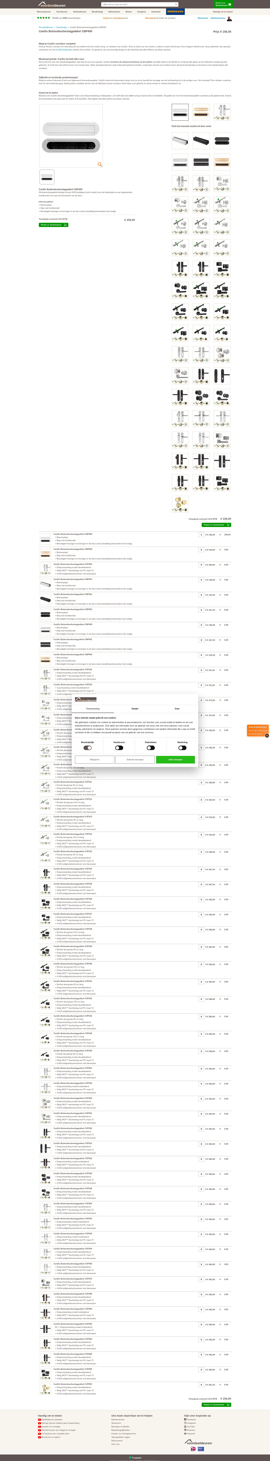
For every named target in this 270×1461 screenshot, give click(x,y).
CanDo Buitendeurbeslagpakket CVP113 (73, 816)
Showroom (203, 18)
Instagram (191, 1423)
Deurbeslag (61, 27)
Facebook (191, 1419)
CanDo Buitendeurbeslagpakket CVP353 (73, 1233)
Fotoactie (191, 1433)
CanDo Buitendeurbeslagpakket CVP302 (73, 1083)
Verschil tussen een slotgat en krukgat (58, 1430)
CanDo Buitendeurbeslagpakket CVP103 (73, 684)
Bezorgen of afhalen (120, 1426)
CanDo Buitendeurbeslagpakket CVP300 (73, 564)
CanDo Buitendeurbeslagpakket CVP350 (73, 1203)
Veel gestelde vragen (120, 1437)
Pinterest (191, 1430)
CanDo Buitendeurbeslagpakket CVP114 (73, 834)
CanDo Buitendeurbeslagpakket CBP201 (73, 579)
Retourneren (117, 1440)
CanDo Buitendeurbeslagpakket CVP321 (73, 1113)
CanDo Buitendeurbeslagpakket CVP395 (73, 1369)
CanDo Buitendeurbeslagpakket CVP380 (73, 1294)
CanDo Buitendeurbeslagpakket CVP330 (73, 1128)
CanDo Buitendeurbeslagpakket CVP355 (73, 1264)
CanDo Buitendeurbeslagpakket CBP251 (73, 594)
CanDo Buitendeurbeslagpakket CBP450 (73, 624)
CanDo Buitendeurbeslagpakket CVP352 (73, 1218)
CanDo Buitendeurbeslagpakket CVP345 (73, 1173)
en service (115, 18)
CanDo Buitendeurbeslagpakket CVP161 (73, 981)
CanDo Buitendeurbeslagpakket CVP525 (73, 1384)
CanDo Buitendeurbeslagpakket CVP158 (73, 929)
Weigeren (94, 759)
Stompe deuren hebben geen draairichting (60, 1423)
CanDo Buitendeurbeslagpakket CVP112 (73, 799)
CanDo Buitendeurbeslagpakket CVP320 (73, 1098)
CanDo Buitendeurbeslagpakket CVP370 (73, 1279)
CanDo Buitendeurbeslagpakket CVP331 (73, 1143)
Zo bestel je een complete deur (55, 1433)
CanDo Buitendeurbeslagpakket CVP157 (73, 914)
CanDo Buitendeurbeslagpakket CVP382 (73, 1309)
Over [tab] (177, 708)
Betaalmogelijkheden (120, 1430)
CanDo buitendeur (64, 50)
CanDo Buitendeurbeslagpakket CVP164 (73, 1033)
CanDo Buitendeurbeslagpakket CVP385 (73, 1354)
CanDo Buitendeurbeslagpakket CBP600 (73, 549)
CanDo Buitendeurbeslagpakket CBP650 (73, 654)
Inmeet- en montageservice (123, 1433)
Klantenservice (218, 18)
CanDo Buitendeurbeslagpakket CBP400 (73, 534)
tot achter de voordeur (160, 18)
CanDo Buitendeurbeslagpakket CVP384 (73, 1339)
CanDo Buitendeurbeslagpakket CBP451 (73, 639)
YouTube (191, 1426)
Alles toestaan (175, 759)
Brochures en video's (51, 1437)
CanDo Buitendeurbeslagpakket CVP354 (73, 1249)
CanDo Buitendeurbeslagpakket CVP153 (73, 884)
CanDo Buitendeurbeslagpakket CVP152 (73, 869)
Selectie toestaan (135, 759)
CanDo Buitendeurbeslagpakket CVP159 (73, 946)
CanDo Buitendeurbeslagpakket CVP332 (73, 1158)
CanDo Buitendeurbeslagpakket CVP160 (73, 964)
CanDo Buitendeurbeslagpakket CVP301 (73, 1068)
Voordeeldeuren (46, 27)
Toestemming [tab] (92, 708)
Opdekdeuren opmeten (52, 1419)
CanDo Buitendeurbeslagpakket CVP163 (73, 1016)
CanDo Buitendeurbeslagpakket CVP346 (73, 1188)
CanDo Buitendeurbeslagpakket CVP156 (73, 899)
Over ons (115, 1444)
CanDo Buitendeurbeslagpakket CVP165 (73, 1050)
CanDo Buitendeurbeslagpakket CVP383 (73, 1324)
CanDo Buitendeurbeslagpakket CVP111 (73, 782)
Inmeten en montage (51, 1426)
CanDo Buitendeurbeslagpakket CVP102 (73, 669)
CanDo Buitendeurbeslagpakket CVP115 (73, 851)
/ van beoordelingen (66, 18)
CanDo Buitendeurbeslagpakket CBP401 (73, 609)
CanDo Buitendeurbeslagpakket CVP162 (73, 998)
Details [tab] (135, 708)
